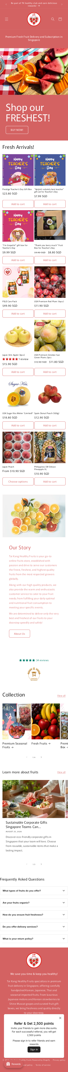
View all (61, 695)
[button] (6, 19)
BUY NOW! (17, 130)
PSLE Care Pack (9, 301)
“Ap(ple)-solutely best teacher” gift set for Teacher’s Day (49, 190)
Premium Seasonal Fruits (14, 745)
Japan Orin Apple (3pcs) (13, 355)
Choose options (18, 481)
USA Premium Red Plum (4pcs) (49, 301)
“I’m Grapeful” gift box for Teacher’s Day (15, 246)
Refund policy (26, 1065)
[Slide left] (26, 757)
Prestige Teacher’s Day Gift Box (17, 189)
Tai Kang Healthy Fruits (21, 1059)
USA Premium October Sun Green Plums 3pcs (47, 356)
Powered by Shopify (41, 1059)
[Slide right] (41, 757)
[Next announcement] (62, 4)
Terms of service (43, 1065)
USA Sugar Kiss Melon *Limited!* (17, 413)
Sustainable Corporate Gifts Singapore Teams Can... (26, 824)
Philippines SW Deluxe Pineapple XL (45, 467)
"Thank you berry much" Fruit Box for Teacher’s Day (48, 246)
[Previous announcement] (6, 4)
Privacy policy (59, 1059)
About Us (19, 633)
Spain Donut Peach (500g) (46, 413)
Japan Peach (8, 466)
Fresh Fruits (39, 743)
